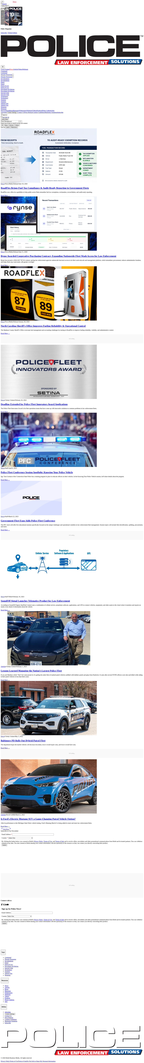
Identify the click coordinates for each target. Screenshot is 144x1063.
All (2, 125)
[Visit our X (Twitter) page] (4, 905)
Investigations (5, 79)
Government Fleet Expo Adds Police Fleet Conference (28, 520)
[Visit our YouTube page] (8, 905)
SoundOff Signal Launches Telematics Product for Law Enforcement (35, 601)
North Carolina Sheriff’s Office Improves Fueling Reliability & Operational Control (43, 326)
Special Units (5, 93)
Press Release (28, 112)
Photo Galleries (47, 110)
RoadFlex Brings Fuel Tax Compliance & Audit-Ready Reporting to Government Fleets (45, 188)
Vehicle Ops (4, 103)
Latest (8, 127)
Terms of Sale (22, 1061)
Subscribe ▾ (5, 6)
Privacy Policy (5, 1061)
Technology (4, 96)
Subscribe (4, 33)
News (14, 2)
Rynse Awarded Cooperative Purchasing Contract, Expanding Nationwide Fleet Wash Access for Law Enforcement (58, 256)
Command (4, 71)
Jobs (53, 110)
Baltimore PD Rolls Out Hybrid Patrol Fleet (23, 740)
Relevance (14, 127)
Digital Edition (12, 33)
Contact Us (20, 112)
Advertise (4, 112)
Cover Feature (8, 2)
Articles (18, 2)
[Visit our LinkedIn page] (6, 905)
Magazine (16, 110)
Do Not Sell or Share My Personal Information (41, 1061)
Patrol (2, 82)
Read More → (5, 195)
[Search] (19, 121)
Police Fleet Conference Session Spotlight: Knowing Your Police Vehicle (37, 472)
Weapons (3, 107)
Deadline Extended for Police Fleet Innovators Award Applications (34, 404)
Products (39, 110)
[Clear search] (21, 121)
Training (3, 100)
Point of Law (5, 86)
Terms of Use (14, 1061)
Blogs (11, 110)
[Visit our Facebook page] (2, 905)
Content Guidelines (39, 112)
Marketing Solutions (51, 112)
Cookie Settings (12, 112)
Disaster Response (6, 75)
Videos (23, 2)
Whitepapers (23, 110)
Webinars (28, 2)
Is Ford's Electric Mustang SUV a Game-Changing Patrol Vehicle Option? (38, 819)
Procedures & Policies (7, 89)
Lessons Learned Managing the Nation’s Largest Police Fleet (31, 670)
